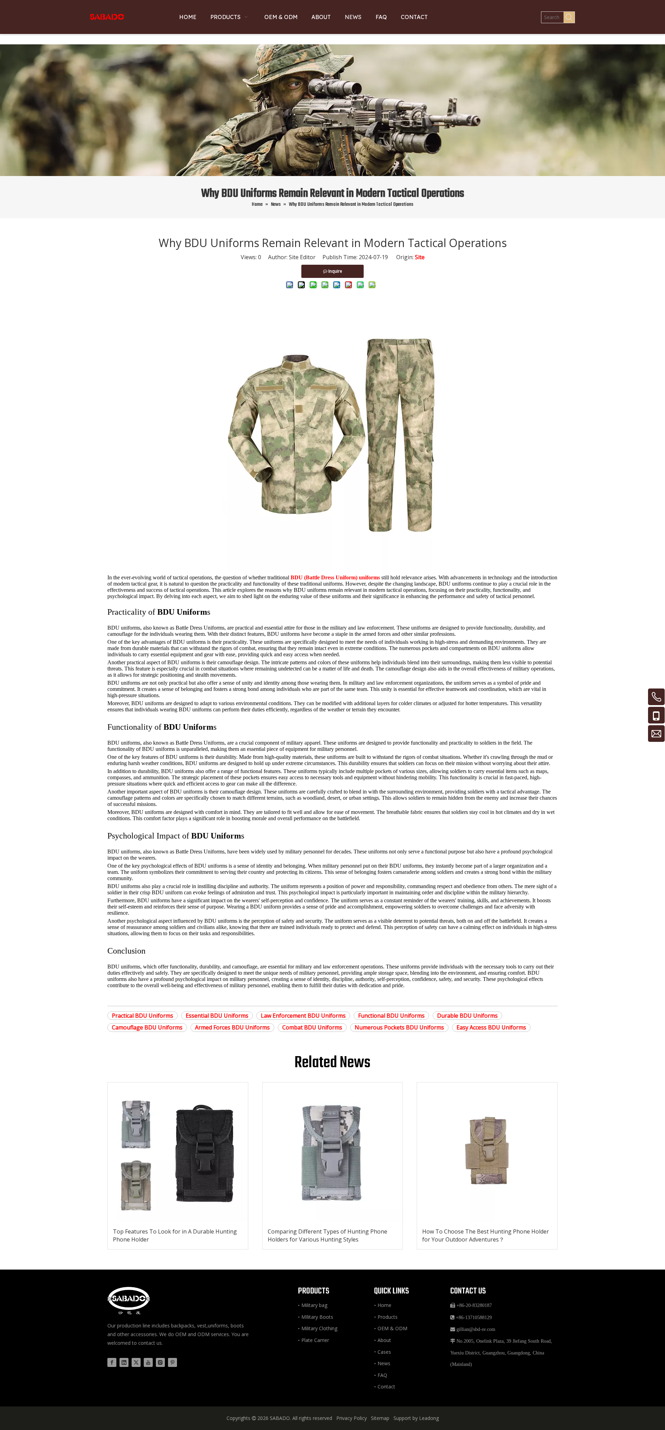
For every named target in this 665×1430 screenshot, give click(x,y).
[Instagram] (160, 1362)
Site (420, 257)
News (384, 1363)
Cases (384, 1352)
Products (388, 1317)
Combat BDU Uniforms (312, 1027)
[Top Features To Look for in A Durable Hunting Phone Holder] (178, 1152)
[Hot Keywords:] (569, 17)
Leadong (429, 1418)
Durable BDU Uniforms (467, 1015)
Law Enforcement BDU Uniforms (303, 1015)
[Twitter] (136, 1362)
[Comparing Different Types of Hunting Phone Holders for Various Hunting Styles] (333, 1152)
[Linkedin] (123, 1362)
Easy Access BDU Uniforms (491, 1027)
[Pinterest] (172, 1362)
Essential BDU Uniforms (217, 1015)
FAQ (382, 1375)
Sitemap (380, 1418)
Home (384, 1305)
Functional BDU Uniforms (391, 1015)
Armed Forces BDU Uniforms (232, 1027)
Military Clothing (319, 1328)
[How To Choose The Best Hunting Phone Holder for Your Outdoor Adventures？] (487, 1152)
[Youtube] (148, 1362)
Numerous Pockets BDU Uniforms (399, 1027)
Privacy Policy (351, 1418)
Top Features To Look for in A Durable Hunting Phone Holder (175, 1235)
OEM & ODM (392, 1328)
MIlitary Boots (317, 1317)
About (384, 1340)
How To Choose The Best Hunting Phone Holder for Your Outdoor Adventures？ (485, 1235)
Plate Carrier (315, 1340)
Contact (386, 1386)
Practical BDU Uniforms (142, 1015)
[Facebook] (111, 1362)
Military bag (314, 1305)
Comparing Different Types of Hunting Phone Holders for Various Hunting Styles (327, 1235)
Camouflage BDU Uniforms (147, 1027)
